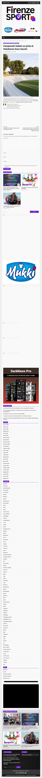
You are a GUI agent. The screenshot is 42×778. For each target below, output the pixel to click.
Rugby (4, 636)
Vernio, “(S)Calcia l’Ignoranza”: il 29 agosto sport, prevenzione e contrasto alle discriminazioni (12, 180)
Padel (4, 606)
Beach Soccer (6, 501)
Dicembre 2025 (6, 441)
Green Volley (6, 563)
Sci (3, 642)
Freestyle (5, 548)
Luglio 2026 (5, 426)
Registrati (5, 669)
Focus (11, 43)
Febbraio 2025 (6, 463)
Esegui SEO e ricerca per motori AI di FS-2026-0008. (30, 180)
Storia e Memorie (6, 649)
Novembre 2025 (6, 444)
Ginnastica (27, 184)
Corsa (4, 522)
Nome (4, 153)
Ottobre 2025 (6, 446)
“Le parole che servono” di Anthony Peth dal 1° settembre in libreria (12, 199)
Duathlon (5, 531)
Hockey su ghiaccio (7, 567)
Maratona (5, 584)
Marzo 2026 (5, 435)
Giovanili (5, 559)
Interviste (5, 569)
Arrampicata (5, 490)
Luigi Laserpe (7, 51)
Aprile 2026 (5, 433)
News (13, 43)
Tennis (4, 653)
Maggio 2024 (6, 472)
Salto (4, 638)
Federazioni (5, 539)
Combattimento (6, 520)
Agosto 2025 (5, 450)
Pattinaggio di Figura (7, 621)
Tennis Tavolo (6, 655)
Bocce (4, 505)
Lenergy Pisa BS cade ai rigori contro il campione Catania (11, 128)
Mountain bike (6, 591)
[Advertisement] (21, 29)
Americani (5, 485)
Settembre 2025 (6, 448)
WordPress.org (6, 678)
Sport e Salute (6, 647)
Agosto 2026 (5, 424)
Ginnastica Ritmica (7, 556)
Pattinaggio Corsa (7, 619)
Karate (4, 578)
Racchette (5, 627)
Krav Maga (5, 580)
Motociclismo (6, 587)
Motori (4, 589)
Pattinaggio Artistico (7, 617)
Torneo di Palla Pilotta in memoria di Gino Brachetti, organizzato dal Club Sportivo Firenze (31, 128)
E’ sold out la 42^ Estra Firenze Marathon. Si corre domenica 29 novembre (18, 408)
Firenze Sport (15, 770)
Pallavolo (5, 612)
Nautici (4, 593)
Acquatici (5, 483)
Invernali (5, 571)
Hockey (4, 565)
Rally (4, 632)
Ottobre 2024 (6, 469)
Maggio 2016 (6, 478)
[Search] (37, 37)
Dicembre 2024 (6, 467)
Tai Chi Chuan (6, 651)
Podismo (5, 623)
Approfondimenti (6, 488)
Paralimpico (5, 614)
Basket (4, 498)
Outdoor (5, 604)
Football (5, 544)
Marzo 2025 (5, 461)
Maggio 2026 (6, 431)
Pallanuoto (5, 610)
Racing (4, 630)
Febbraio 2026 (6, 437)
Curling (4, 524)
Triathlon (5, 662)
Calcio (4, 509)
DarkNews (28, 775)
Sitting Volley (6, 645)
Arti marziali (5, 492)
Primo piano (17, 43)
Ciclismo (5, 43)
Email (4, 157)
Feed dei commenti (7, 676)
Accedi (4, 671)
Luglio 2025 (5, 452)
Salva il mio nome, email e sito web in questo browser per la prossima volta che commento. (20, 166)
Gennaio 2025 (6, 465)
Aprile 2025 (5, 459)
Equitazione (5, 535)
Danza (4, 526)
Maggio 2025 (6, 457)
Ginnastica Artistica (7, 554)
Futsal (4, 550)
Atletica (4, 494)
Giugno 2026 (5, 429)
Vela (7, 203)
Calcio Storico (6, 511)
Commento (5, 138)
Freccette (5, 546)
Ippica (4, 574)
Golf (4, 561)
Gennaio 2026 (6, 439)
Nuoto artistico (6, 602)
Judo (4, 576)
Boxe (4, 507)
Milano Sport (22, 770)
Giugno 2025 (5, 454)
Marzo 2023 (5, 476)
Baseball (5, 496)
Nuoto (4, 599)
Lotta (4, 582)
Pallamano (5, 608)
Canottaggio (5, 516)
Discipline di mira (6, 528)
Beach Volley (6, 503)
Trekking (5, 660)
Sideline (27, 770)
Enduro (4, 533)
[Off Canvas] (4, 37)
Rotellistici (5, 634)
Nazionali (5, 595)
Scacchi (4, 640)
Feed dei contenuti (7, 673)
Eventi (8, 43)
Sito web (5, 161)
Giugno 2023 (5, 474)
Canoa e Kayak (6, 513)
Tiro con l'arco (6, 658)
